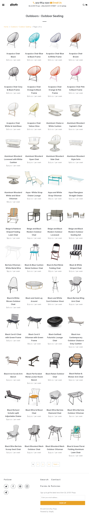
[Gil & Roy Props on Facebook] (13, 486)
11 (49, 464)
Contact (56, 480)
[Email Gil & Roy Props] (6, 492)
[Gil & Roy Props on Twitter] (6, 486)
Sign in (81, 5)
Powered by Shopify (47, 511)
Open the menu (3, 5)
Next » (56, 464)
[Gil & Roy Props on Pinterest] (20, 486)
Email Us (57, 2)
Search (44, 480)
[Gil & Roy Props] (14, 4)
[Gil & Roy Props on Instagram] (27, 486)
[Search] (84, 5)
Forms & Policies (50, 486)
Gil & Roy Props (51, 509)
